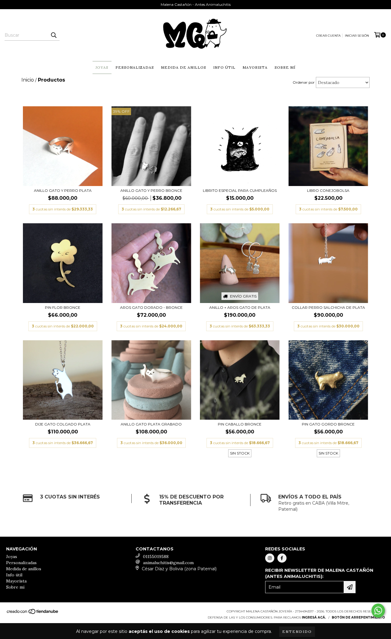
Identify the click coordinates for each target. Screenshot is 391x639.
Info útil (224, 67)
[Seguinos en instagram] (269, 558)
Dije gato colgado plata (62, 424)
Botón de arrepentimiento (358, 617)
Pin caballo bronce (239, 424)
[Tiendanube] (33, 613)
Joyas (102, 67)
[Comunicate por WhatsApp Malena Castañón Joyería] (378, 611)
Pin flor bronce (62, 307)
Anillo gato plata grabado (151, 424)
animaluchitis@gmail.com (168, 562)
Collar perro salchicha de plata (328, 307)
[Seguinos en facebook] (282, 558)
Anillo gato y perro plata (63, 190)
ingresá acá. (314, 617)
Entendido (297, 631)
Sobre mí (285, 67)
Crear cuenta (328, 36)
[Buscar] (53, 35)
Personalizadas (134, 67)
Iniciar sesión (357, 36)
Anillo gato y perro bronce (151, 190)
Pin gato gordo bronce (328, 424)
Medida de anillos (183, 67)
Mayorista (255, 67)
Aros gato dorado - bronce (151, 307)
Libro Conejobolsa (328, 190)
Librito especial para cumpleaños (240, 190)
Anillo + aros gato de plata (239, 307)
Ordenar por (304, 82)
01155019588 (156, 556)
